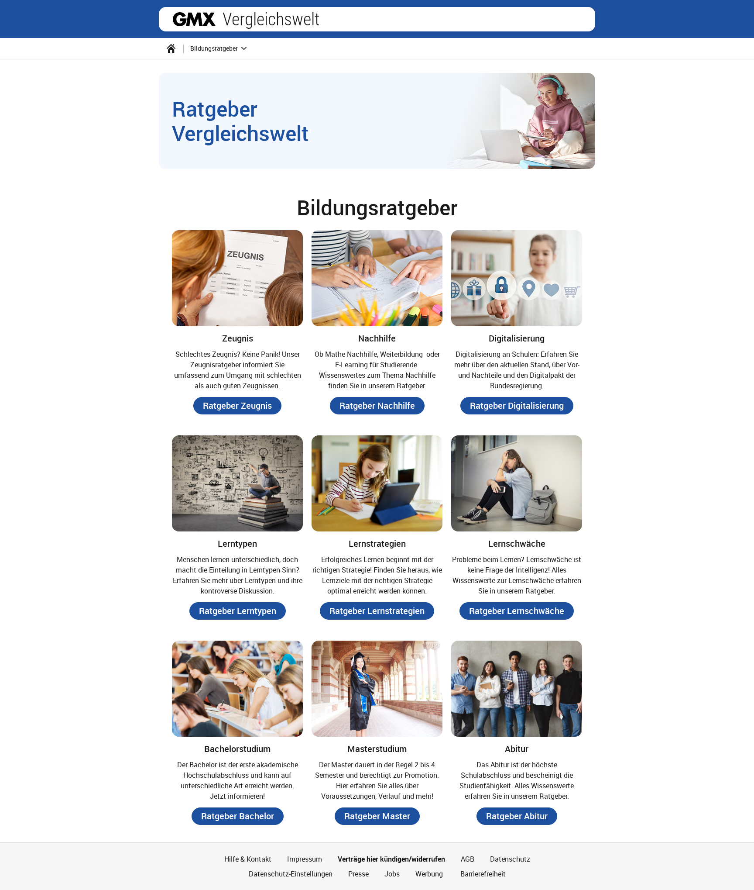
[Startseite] (171, 48)
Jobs (392, 874)
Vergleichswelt (271, 19)
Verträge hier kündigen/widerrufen (391, 859)
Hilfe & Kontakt (247, 859)
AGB (467, 859)
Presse (358, 874)
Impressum (304, 859)
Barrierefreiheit (482, 874)
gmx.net (194, 19)
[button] (237, 405)
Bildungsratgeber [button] (214, 48)
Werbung (429, 874)
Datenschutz (510, 859)
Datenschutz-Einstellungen (290, 874)
